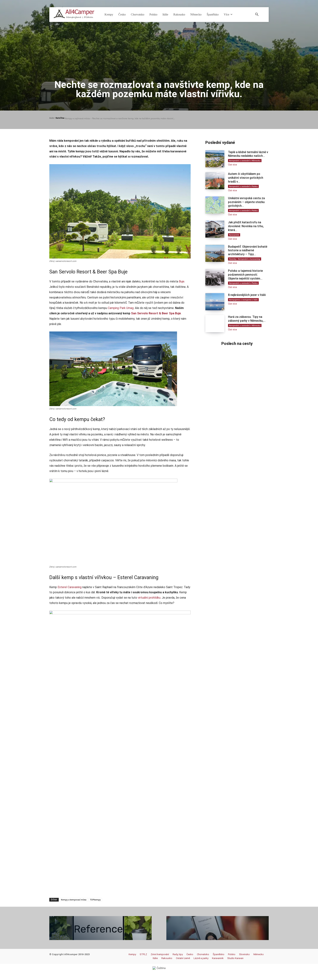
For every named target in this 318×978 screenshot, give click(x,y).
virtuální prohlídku (149, 597)
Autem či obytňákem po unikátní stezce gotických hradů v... (245, 177)
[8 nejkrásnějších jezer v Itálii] (214, 301)
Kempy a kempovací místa (73, 899)
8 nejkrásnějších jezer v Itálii (247, 295)
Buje (181, 281)
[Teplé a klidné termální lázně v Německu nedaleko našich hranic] (214, 158)
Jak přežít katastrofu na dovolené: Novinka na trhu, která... (246, 226)
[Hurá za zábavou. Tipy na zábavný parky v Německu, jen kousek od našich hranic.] (214, 323)
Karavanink (234, 234)
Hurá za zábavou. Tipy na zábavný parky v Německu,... (247, 318)
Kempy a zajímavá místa (77, 118)
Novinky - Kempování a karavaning (244, 259)
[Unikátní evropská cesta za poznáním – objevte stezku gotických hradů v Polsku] (214, 205)
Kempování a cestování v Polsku (243, 186)
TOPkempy (95, 899)
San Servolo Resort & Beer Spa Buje (156, 313)
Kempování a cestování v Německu (244, 160)
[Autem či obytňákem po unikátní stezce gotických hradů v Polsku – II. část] (214, 180)
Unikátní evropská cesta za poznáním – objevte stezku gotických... (246, 202)
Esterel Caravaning (70, 587)
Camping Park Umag (121, 308)
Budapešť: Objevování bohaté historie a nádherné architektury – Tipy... (247, 250)
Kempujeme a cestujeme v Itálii (243, 299)
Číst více (232, 164)
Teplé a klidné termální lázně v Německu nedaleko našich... (248, 154)
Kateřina (60, 117)
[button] (257, 14)
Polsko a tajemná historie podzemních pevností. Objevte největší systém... (245, 274)
